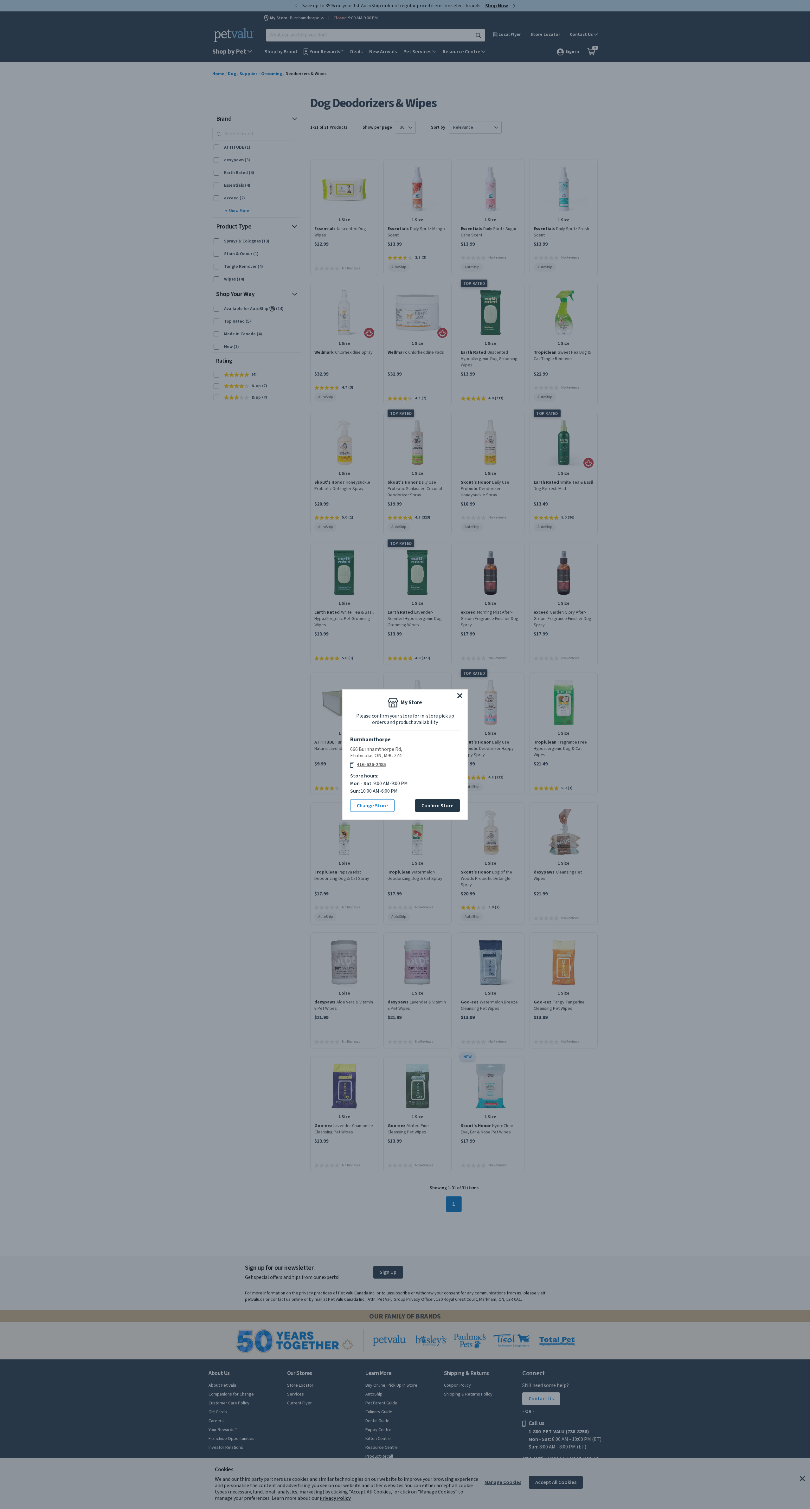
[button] (459, 695)
